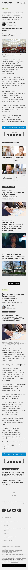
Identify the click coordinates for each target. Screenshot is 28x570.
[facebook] (4, 510)
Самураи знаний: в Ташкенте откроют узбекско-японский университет (12, 482)
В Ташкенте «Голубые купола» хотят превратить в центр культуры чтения (13, 256)
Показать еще (14, 283)
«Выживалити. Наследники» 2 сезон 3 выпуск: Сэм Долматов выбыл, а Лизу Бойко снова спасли (12, 226)
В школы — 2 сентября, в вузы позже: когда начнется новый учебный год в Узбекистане (13, 474)
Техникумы (5, 311)
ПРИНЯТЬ (14, 566)
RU (21, 3)
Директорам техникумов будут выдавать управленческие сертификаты (13, 196)
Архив (6, 525)
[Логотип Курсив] (7, 3)
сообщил (5, 360)
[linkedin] (19, 510)
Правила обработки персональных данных (14, 530)
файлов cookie (14, 562)
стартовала (6, 430)
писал (16, 115)
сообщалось (6, 434)
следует (5, 70)
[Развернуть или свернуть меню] (25, 3)
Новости (5, 8)
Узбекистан (5, 30)
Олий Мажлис (5, 28)
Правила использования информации (11, 521)
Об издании (7, 517)
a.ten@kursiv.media (11, 25)
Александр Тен (11, 22)
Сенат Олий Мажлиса (16, 28)
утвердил (5, 358)
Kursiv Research (9, 540)
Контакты (7, 533)
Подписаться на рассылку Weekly (13, 501)
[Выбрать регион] (18, 3)
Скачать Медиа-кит (9, 537)
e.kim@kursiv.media (11, 308)
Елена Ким (10, 305)
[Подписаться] (25, 503)
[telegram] (14, 510)
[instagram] (9, 510)
